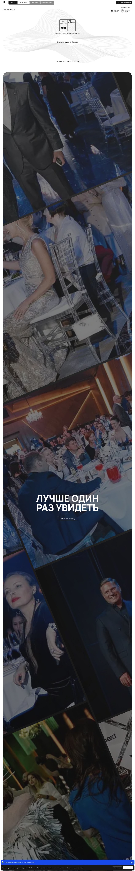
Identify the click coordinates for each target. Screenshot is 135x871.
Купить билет (34, 2)
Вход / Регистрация (125, 2)
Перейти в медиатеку (67, 519)
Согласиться (128, 868)
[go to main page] (5, 2)
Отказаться (117, 868)
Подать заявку (23, 2)
